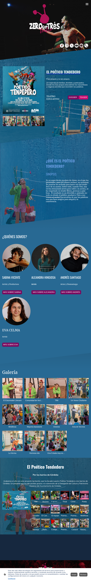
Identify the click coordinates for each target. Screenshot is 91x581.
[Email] (81, 46)
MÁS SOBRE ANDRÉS (70, 292)
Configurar (11, 578)
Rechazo (83, 574)
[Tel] (86, 46)
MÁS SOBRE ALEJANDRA (43, 292)
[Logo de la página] (45, 20)
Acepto (74, 574)
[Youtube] (77, 46)
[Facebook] (62, 46)
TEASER (83, 97)
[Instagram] (67, 46)
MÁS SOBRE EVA (10, 345)
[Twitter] (72, 46)
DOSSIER (73, 97)
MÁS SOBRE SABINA (12, 292)
